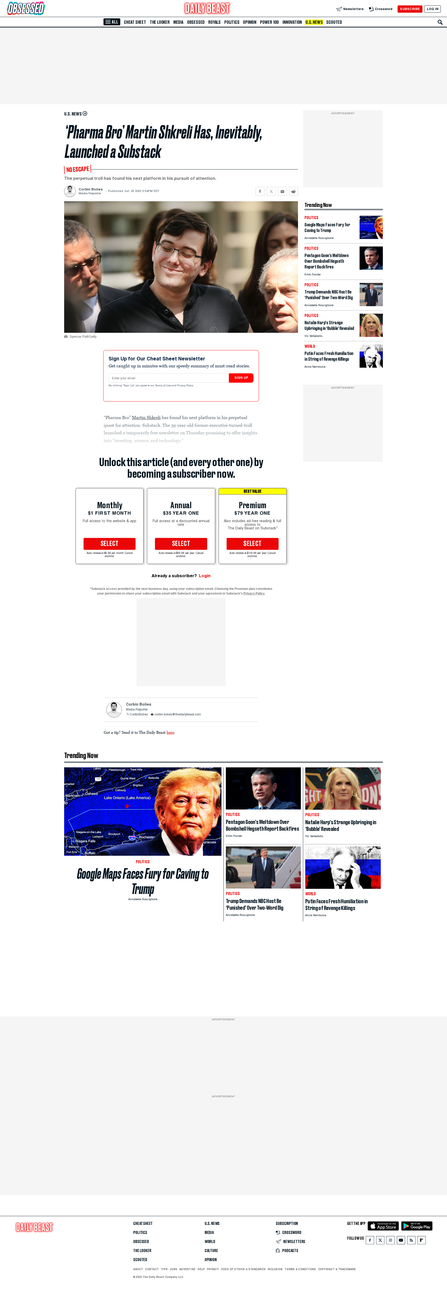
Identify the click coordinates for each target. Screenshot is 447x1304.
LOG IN (432, 9)
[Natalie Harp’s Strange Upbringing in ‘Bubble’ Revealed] (371, 335)
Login (205, 575)
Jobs (173, 1269)
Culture (211, 1251)
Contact (152, 1269)
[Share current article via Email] (282, 191)
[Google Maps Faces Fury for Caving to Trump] (371, 237)
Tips (164, 1269)
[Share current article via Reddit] (293, 191)
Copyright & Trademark (337, 1269)
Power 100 (269, 22)
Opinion (249, 22)
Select (110, 544)
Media (178, 22)
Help (201, 1269)
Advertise (187, 1269)
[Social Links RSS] (411, 1241)
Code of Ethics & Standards (243, 1269)
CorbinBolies (139, 714)
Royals (214, 22)
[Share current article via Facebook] (260, 191)
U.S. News (314, 22)
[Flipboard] (422, 1241)
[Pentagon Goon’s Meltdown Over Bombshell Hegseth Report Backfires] (371, 268)
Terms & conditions (300, 1269)
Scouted (334, 22)
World (210, 1242)
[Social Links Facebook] (370, 1241)
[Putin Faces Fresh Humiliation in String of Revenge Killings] (371, 366)
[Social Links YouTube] (401, 1241)
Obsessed (196, 22)
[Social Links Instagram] (390, 1241)
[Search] (440, 22)
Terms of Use (163, 385)
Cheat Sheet (135, 22)
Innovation (292, 22)
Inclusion (275, 1269)
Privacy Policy (185, 385)
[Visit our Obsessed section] (42, 9)
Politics (231, 22)
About (138, 1269)
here (170, 732)
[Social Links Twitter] (380, 1241)
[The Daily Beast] (207, 9)
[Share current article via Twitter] (271, 191)
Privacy (213, 1269)
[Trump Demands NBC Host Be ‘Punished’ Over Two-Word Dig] (371, 305)
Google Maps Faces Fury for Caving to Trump (143, 881)
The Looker (160, 22)
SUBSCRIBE (410, 9)
